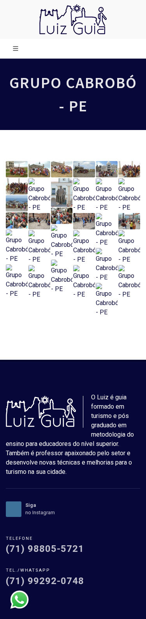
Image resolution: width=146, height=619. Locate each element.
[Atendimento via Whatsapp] (19, 599)
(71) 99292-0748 (45, 581)
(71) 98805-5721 (45, 548)
